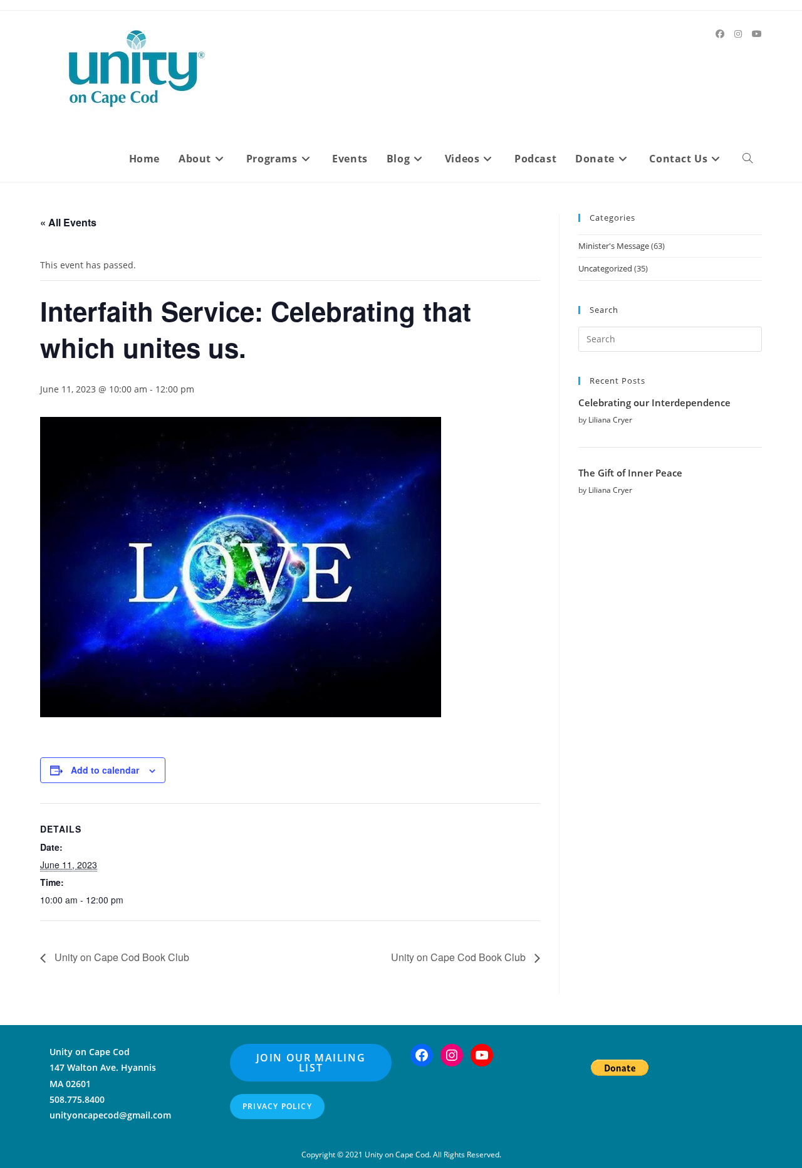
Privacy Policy (277, 1106)
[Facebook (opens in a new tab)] (720, 33)
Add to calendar (105, 770)
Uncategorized (605, 268)
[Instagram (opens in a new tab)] (738, 33)
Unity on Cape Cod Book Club (120, 957)
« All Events (68, 222)
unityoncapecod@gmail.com (110, 1115)
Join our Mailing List (311, 1063)
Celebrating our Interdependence (654, 402)
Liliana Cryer (610, 419)
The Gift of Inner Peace (630, 472)
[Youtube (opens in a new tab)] (757, 33)
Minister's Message (613, 245)
